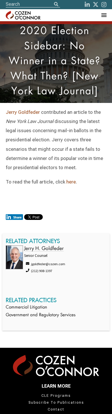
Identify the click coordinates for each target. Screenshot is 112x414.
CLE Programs (56, 396)
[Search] (56, 4)
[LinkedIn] (87, 4)
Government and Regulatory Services (41, 315)
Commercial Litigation (26, 307)
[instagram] (104, 4)
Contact (56, 409)
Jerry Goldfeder (23, 112)
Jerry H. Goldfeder (44, 248)
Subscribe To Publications (56, 403)
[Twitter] (96, 4)
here (71, 182)
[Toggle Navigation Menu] (104, 15)
